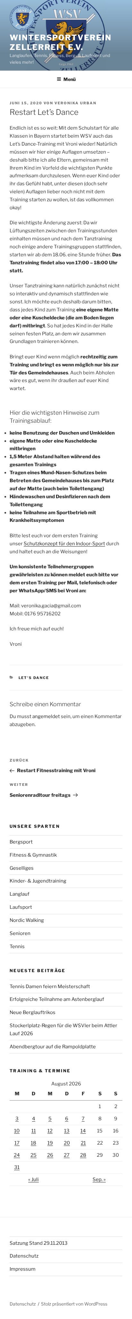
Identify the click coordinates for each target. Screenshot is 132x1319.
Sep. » (99, 1179)
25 (33, 1155)
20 (67, 1143)
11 (33, 1131)
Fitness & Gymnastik (33, 855)
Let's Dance (34, 677)
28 (83, 1155)
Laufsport (21, 907)
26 (50, 1155)
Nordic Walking (27, 920)
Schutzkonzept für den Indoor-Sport (64, 544)
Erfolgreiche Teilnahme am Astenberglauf (57, 999)
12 (50, 1131)
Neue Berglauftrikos (32, 1012)
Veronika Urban (75, 103)
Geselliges (22, 868)
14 (83, 1131)
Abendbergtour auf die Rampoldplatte (53, 1047)
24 (17, 1155)
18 (33, 1143)
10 (17, 1131)
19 (50, 1143)
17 (17, 1143)
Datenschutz (24, 1256)
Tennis (17, 946)
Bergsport (21, 842)
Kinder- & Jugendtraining (38, 881)
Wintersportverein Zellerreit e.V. (60, 42)
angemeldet (46, 716)
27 (67, 1155)
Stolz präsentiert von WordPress (74, 1304)
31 (17, 1167)
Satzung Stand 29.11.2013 (39, 1243)
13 (67, 1131)
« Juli (33, 1179)
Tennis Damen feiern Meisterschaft (50, 986)
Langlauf (19, 894)
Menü (69, 79)
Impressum (23, 1269)
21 (83, 1143)
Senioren (20, 933)
